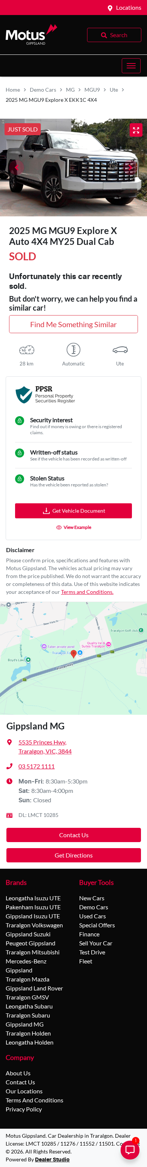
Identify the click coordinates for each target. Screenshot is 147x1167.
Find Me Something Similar (73, 324)
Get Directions (74, 855)
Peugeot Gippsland (30, 943)
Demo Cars (43, 89)
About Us (18, 1072)
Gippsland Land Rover (34, 988)
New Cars (91, 897)
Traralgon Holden (28, 1033)
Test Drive (92, 952)
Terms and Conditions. (87, 592)
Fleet (85, 961)
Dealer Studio (52, 1159)
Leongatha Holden (30, 1042)
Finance (89, 934)
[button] (131, 65)
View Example (77, 527)
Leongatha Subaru (29, 1006)
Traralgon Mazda (27, 979)
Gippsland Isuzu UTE (33, 915)
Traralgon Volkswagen (34, 924)
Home (13, 89)
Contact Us (74, 834)
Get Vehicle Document (78, 510)
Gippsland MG (25, 1024)
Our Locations (24, 1091)
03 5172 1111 (36, 766)
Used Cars (92, 915)
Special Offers (97, 924)
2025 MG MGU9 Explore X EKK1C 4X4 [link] (51, 100)
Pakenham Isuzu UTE (33, 906)
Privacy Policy (24, 1109)
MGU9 (92, 89)
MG (70, 89)
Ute (114, 89)
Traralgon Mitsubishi (33, 952)
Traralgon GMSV (27, 997)
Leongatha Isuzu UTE (33, 897)
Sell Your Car (95, 943)
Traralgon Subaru (28, 1015)
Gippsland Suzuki (28, 934)
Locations (128, 7)
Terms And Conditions (34, 1100)
